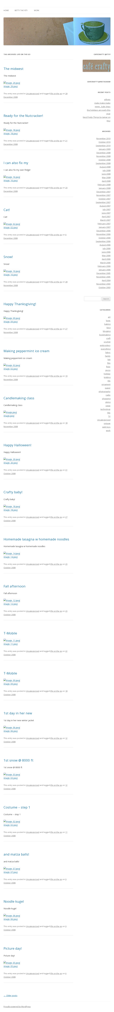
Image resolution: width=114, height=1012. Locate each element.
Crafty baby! (13, 492)
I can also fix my (16, 162)
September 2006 (103, 241)
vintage (107, 423)
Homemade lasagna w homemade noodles (36, 539)
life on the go (56, 93)
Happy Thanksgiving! (20, 304)
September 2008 (103, 163)
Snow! (8, 256)
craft (108, 338)
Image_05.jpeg (11, 966)
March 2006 (105, 262)
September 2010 (103, 145)
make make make (102, 103)
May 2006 (106, 255)
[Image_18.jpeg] (12, 130)
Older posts (10, 995)
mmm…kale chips (102, 106)
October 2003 (104, 287)
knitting (107, 377)
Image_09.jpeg (11, 321)
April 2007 (106, 216)
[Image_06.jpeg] (12, 727)
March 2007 (105, 220)
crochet (107, 341)
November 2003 (103, 284)
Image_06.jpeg (11, 731)
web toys (106, 427)
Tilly (108, 412)
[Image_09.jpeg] (12, 318)
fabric (107, 352)
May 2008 (106, 177)
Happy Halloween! (17, 445)
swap (108, 405)
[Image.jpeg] (10, 412)
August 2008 (105, 167)
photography (104, 391)
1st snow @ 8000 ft (18, 760)
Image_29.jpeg (11, 86)
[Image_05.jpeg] (12, 962)
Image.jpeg (9, 415)
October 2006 (104, 237)
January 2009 (104, 149)
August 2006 (105, 245)
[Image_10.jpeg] (12, 271)
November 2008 (103, 156)
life (109, 381)
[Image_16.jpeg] (12, 177)
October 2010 (104, 142)
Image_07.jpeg (11, 872)
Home (6, 10)
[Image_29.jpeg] (12, 82)
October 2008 (104, 159)
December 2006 (103, 230)
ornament (106, 384)
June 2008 (106, 174)
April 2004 (106, 280)
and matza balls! (16, 854)
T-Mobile (10, 633)
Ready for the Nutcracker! (23, 115)
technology (105, 409)
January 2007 (104, 227)
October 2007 (104, 198)
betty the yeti (21, 10)
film (108, 363)
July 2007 (106, 209)
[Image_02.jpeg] (12, 224)
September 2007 (103, 202)
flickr (108, 366)
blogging (106, 331)
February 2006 (104, 266)
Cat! (7, 209)
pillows (107, 99)
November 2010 (103, 138)
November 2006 (103, 234)
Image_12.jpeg (11, 604)
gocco (107, 370)
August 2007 (105, 206)
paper (107, 388)
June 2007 (106, 213)
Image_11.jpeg (11, 644)
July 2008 (106, 170)
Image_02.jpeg (11, 227)
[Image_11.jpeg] (12, 640)
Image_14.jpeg (11, 557)
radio (108, 395)
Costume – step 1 (17, 807)
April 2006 (106, 259)
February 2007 (104, 223)
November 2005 (103, 276)
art (109, 317)
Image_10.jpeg (11, 274)
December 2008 (103, 152)
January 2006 (104, 269)
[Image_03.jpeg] (12, 774)
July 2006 (106, 248)
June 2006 (106, 252)
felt (108, 359)
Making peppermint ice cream (26, 351)
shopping (106, 398)
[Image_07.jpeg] (12, 868)
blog (108, 327)
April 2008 (106, 181)
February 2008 (104, 184)
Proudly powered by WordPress (17, 1006)
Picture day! (13, 948)
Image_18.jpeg (11, 133)
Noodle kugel (14, 901)
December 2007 (103, 191)
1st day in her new (18, 713)
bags (108, 320)
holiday (107, 373)
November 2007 (103, 195)
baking (107, 324)
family (107, 356)
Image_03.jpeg (11, 778)
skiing (107, 402)
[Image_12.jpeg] (12, 600)
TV (109, 416)
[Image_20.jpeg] (12, 459)
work (36, 10)
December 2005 (103, 273)
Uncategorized (32, 93)
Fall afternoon (15, 586)
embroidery (105, 345)
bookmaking (104, 334)
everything (105, 349)
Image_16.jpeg (11, 180)
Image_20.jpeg (11, 462)
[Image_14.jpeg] (12, 553)
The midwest (13, 68)
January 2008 (104, 188)
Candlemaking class (19, 398)
